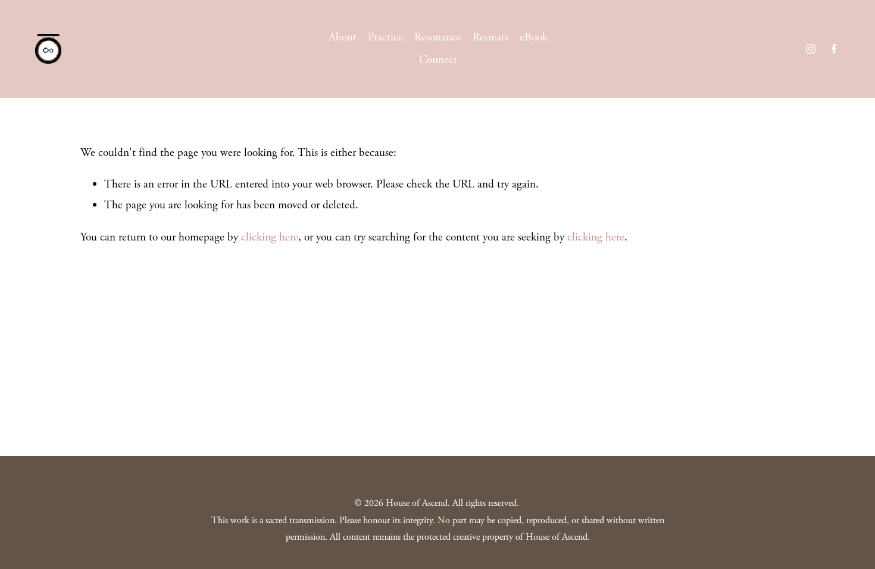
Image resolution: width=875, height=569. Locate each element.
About (343, 37)
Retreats (490, 37)
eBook (534, 37)
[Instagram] (811, 49)
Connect (438, 59)
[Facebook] (834, 49)
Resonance (437, 37)
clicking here (269, 237)
